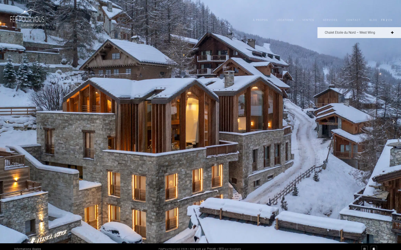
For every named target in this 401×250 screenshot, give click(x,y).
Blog (373, 20)
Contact (353, 20)
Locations (285, 20)
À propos (260, 20)
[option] (200, 121)
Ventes (308, 20)
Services (330, 20)
